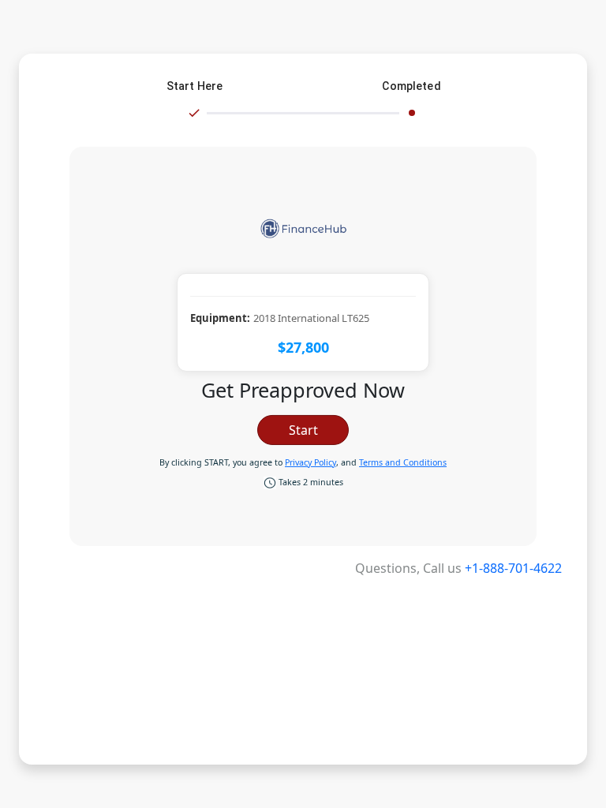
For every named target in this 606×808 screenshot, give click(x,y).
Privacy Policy (310, 462)
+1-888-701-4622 (513, 568)
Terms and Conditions (403, 462)
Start (303, 430)
